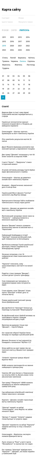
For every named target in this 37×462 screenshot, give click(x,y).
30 (29, 93)
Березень (22, 58)
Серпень (31, 61)
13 (3, 85)
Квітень (31, 58)
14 (8, 85)
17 (24, 85)
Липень (24, 30)
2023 (4, 50)
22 (19, 89)
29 (24, 93)
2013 (20, 37)
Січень (5, 58)
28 (19, 93)
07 (3, 80)
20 (8, 89)
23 (24, 89)
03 (13, 76)
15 (13, 85)
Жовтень (18, 65)
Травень (5, 61)
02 (8, 76)
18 (29, 85)
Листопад (31, 65)
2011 (4, 37)
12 (29, 80)
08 (8, 80)
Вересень (6, 65)
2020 (12, 46)
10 (19, 80)
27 (13, 93)
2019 (14, 30)
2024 (12, 50)
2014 (28, 37)
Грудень (5, 68)
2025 (20, 50)
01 (3, 76)
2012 (12, 37)
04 (19, 76)
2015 (4, 41)
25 (3, 93)
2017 (20, 41)
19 (3, 89)
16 (19, 85)
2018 (28, 41)
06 (29, 76)
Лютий (13, 58)
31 (3, 97)
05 (24, 76)
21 (13, 89)
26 (8, 93)
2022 (28, 46)
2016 (12, 41)
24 (29, 89)
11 (24, 80)
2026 (28, 50)
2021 (20, 46)
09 (14, 80)
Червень (14, 61)
